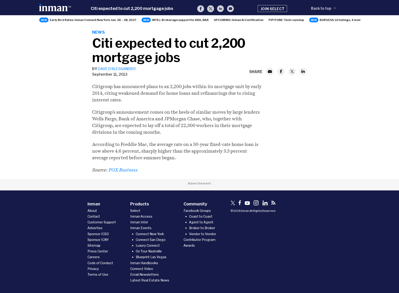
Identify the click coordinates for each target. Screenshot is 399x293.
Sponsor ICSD (98, 234)
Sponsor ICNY (98, 240)
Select (135, 211)
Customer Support (102, 222)
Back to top (321, 8)
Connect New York (150, 234)
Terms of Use (98, 274)
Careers (94, 257)
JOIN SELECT (272, 9)
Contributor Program (199, 240)
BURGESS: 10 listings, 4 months (342, 20)
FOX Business (123, 170)
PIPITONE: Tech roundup (286, 20)
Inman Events (140, 228)
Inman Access (141, 216)
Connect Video (141, 269)
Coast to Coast (200, 216)
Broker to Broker (202, 228)
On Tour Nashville (149, 251)
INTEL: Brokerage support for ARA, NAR (180, 20)
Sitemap (94, 245)
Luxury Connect (148, 245)
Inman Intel (139, 222)
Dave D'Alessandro (117, 68)
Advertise (95, 228)
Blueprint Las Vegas (151, 257)
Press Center (98, 251)
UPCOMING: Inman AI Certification (238, 20)
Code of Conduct (100, 263)
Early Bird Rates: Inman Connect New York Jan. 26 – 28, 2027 (93, 20)
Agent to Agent (201, 222)
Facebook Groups (197, 211)
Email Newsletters (144, 274)
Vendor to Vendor (202, 234)
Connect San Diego (151, 240)
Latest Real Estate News (149, 280)
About (92, 211)
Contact (94, 216)
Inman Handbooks (144, 263)
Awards (189, 245)
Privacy (93, 269)
